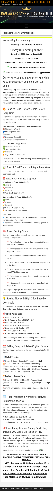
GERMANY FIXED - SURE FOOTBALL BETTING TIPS (25, 1)
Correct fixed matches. (20, 473)
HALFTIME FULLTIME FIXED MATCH (18, 457)
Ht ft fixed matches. (33, 463)
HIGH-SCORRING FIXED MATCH (32, 454)
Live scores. (16, 463)
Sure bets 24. (22, 470)
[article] (26, 250)
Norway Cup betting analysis (18, 40)
